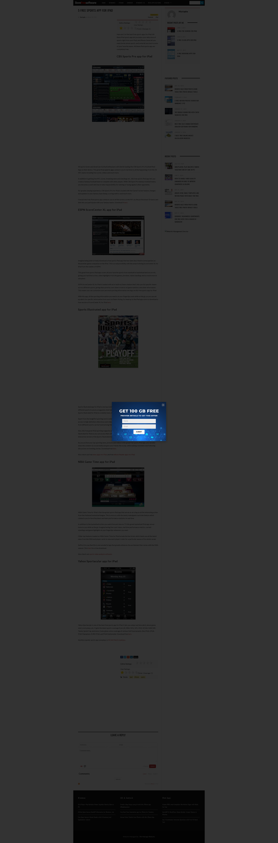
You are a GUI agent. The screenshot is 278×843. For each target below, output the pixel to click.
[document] (139, 421)
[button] (163, 405)
